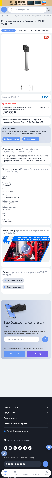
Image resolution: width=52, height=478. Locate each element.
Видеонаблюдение (21, 16)
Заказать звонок (13, 139)
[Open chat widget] (49, 447)
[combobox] (27, 10)
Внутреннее (7, 191)
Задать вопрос (32, 139)
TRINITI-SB (7, 16)
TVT (3, 179)
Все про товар (8, 30)
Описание (22, 30)
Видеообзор (46, 30)
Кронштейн (7, 185)
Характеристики (34, 30)
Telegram (13, 354)
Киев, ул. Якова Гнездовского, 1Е (21, 440)
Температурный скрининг (40, 16)
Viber (36, 354)
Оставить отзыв (14, 280)
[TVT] (45, 97)
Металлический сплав (11, 197)
